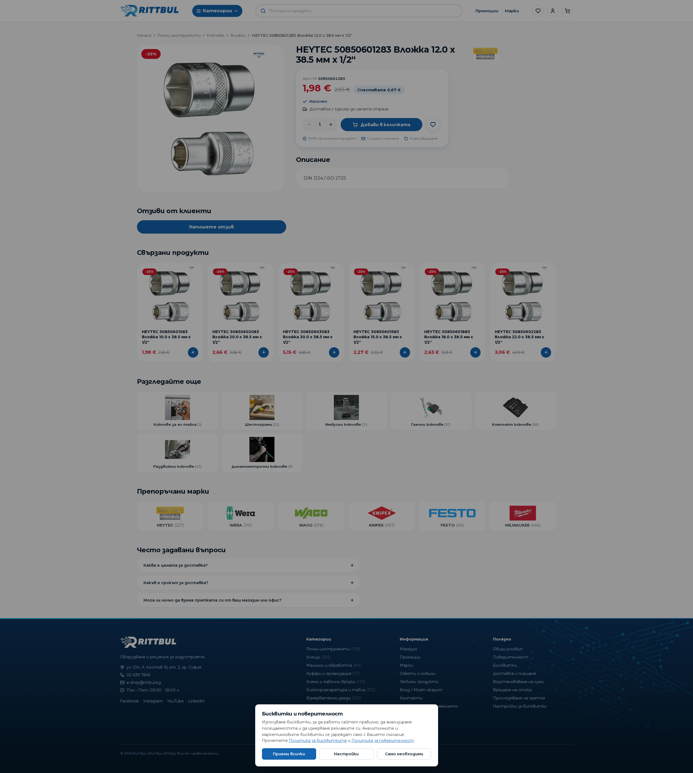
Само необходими (404, 753)
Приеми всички (289, 753)
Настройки (346, 753)
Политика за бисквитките (318, 740)
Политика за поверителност (383, 740)
